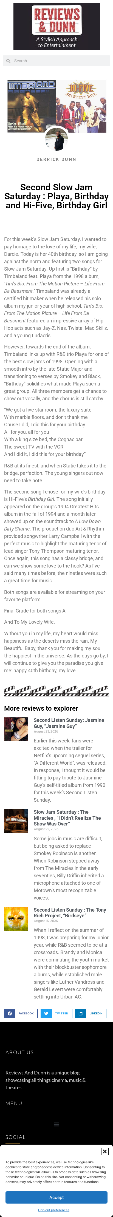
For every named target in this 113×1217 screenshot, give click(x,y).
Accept (56, 1197)
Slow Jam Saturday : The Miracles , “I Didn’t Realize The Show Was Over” (67, 818)
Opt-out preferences (53, 1210)
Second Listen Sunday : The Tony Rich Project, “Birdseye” (70, 913)
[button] (105, 1151)
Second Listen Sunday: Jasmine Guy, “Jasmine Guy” (69, 723)
